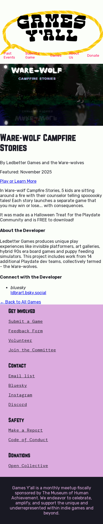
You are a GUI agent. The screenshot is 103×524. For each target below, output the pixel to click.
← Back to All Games (20, 301)
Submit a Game (32, 55)
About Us (74, 55)
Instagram (20, 395)
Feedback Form (25, 331)
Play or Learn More (18, 181)
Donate (93, 55)
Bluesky (17, 385)
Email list (21, 376)
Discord (17, 404)
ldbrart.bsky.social (28, 292)
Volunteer (20, 340)
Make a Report (25, 430)
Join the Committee (32, 350)
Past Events (9, 55)
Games (56, 55)
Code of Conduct (28, 439)
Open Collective (28, 465)
